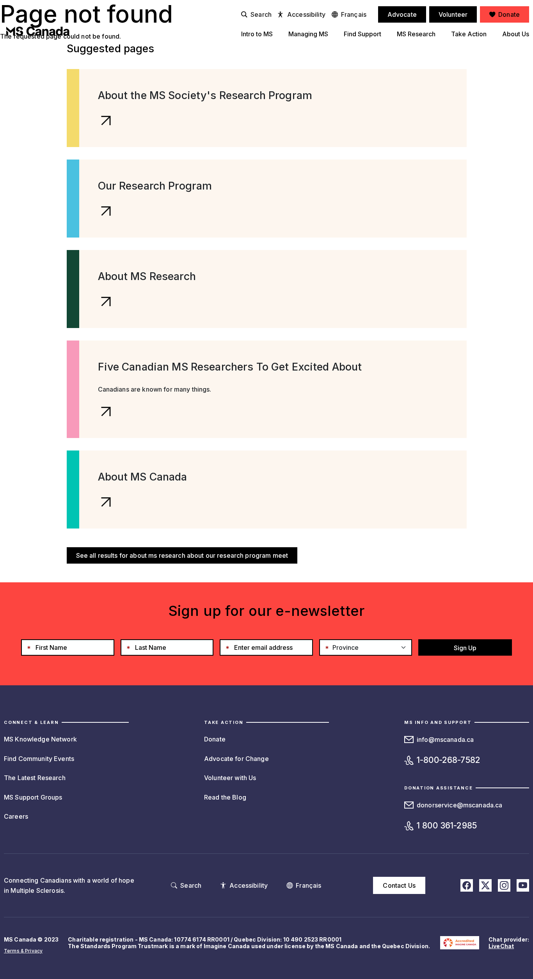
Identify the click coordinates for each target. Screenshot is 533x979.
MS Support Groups (33, 797)
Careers (16, 816)
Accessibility (306, 14)
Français (353, 14)
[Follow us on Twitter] (485, 885)
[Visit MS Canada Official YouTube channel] (523, 885)
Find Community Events (39, 759)
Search (261, 14)
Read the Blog (225, 797)
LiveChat (501, 946)
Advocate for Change (236, 759)
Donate (215, 739)
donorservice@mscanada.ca (459, 805)
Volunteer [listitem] (453, 14)
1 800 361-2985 (447, 825)
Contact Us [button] (399, 885)
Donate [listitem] (509, 14)
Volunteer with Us (230, 778)
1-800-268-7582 (448, 760)
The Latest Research (35, 778)
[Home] (38, 31)
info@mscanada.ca (445, 739)
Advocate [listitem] (402, 14)
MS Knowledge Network (40, 739)
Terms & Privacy (23, 951)
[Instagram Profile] (504, 885)
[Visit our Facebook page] (466, 885)
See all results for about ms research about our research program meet (182, 555)
